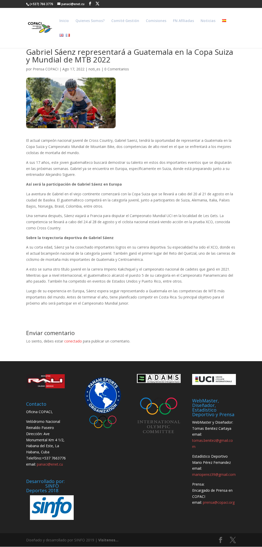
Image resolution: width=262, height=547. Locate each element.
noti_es (94, 69)
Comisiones (156, 21)
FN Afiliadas (183, 21)
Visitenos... (108, 540)
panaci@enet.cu (50, 464)
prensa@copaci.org (219, 502)
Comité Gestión (125, 21)
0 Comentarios (116, 69)
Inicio (64, 21)
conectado (73, 341)
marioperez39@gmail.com (214, 474)
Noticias (208, 21)
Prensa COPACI (45, 69)
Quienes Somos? (90, 21)
